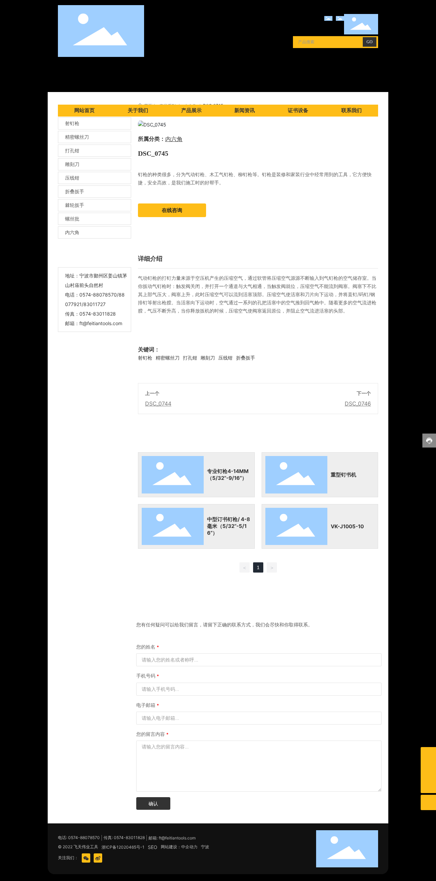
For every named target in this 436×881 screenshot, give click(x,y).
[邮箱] (428, 754)
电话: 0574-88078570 (79, 837)
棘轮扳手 (74, 205)
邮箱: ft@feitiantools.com (172, 837)
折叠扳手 (74, 191)
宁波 (205, 846)
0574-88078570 (98, 295)
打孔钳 (72, 150)
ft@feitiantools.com (100, 323)
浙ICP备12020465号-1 (123, 847)
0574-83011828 (97, 314)
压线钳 (72, 178)
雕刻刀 (72, 164)
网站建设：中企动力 (179, 846)
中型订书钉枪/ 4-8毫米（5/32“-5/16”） (228, 526)
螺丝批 (72, 219)
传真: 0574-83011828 (124, 837)
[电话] (428, 770)
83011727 (94, 304)
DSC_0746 (358, 403)
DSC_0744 (158, 403)
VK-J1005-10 (347, 526)
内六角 (72, 232)
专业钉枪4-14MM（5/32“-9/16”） (228, 474)
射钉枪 (72, 123)
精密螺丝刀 (77, 137)
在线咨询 (172, 210)
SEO (152, 847)
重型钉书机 (343, 474)
